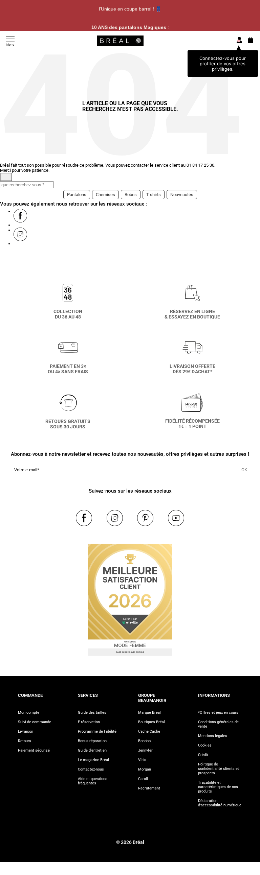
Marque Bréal (149, 712)
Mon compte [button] (28, 712)
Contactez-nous (91, 769)
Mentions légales (212, 736)
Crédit (203, 755)
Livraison (25, 731)
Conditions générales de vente (218, 724)
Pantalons (76, 194)
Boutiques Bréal (151, 722)
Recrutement (149, 788)
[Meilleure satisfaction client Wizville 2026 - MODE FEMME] (130, 597)
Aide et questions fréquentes (92, 781)
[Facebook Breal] (20, 215)
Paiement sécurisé (34, 750)
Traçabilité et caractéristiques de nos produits (218, 787)
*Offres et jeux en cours (218, 712)
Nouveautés (181, 194)
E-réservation (89, 722)
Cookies (205, 745)
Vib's (142, 760)
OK (244, 469)
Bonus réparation (92, 741)
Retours (24, 741)
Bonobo (144, 741)
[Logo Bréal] (120, 40)
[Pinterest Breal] (145, 518)
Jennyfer (145, 750)
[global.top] (253, 732)
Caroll (143, 779)
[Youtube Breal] (176, 518)
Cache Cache (149, 731)
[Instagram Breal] (20, 234)
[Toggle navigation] (10, 41)
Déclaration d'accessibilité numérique (219, 803)
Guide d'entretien (92, 750)
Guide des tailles (92, 712)
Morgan (144, 769)
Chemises (105, 194)
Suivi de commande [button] (34, 722)
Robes (131, 194)
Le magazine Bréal (93, 760)
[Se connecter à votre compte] (239, 40)
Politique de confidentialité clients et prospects (218, 768)
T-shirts (153, 194)
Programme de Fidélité (97, 731)
